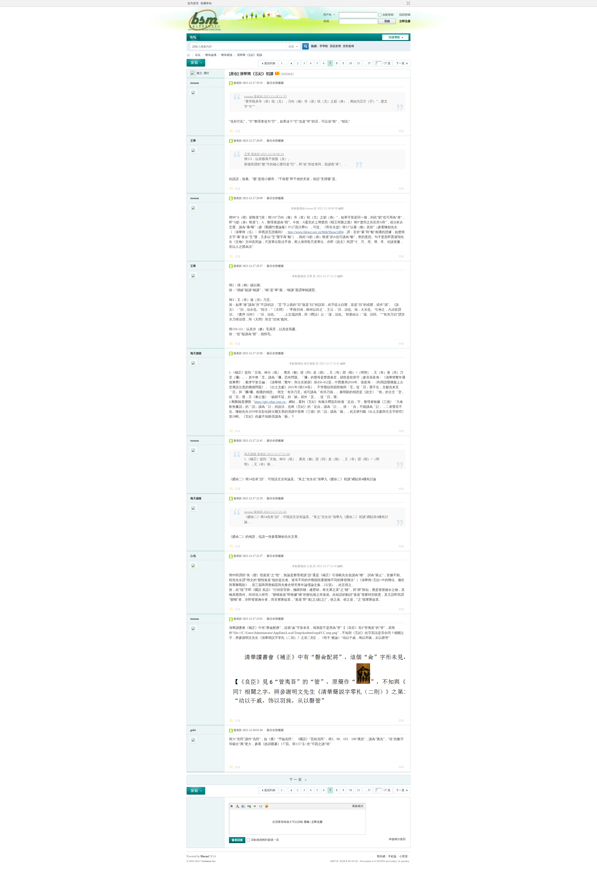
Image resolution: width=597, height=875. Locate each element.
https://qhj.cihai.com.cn (269, 402)
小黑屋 (403, 856)
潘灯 (206, 73)
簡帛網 (381, 856)
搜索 (291, 46)
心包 (193, 556)
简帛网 (188, 55)
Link (249, 806)
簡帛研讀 (226, 55)
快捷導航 (394, 37)
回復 (237, 131)
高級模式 (357, 806)
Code (260, 806)
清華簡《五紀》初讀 (249, 55)
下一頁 (400, 63)
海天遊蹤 (195, 353)
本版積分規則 (397, 839)
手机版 (392, 856)
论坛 (193, 37)
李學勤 (323, 46)
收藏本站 (206, 3)
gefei (193, 730)
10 (350, 63)
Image (243, 806)
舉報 (401, 131)
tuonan (194, 83)
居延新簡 (335, 46)
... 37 (368, 63)
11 (358, 63)
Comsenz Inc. (208, 861)
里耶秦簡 (348, 46)
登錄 (306, 822)
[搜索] (304, 46)
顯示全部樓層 (275, 83)
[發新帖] (196, 63)
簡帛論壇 (210, 55)
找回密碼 (404, 14)
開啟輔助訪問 (404, 3)
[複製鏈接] (287, 74)
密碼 (326, 21)
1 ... (283, 63)
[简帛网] (204, 30)
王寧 (193, 140)
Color (237, 806)
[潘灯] (193, 73)
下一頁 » (298, 779)
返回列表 (269, 63)
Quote (255, 806)
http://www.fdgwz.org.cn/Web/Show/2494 (316, 232)
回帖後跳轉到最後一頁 (265, 839)
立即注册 (404, 21)
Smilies (266, 806)
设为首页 (193, 3)
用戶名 (327, 14)
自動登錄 (388, 14)
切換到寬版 (407, 3)
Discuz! (205, 856)
